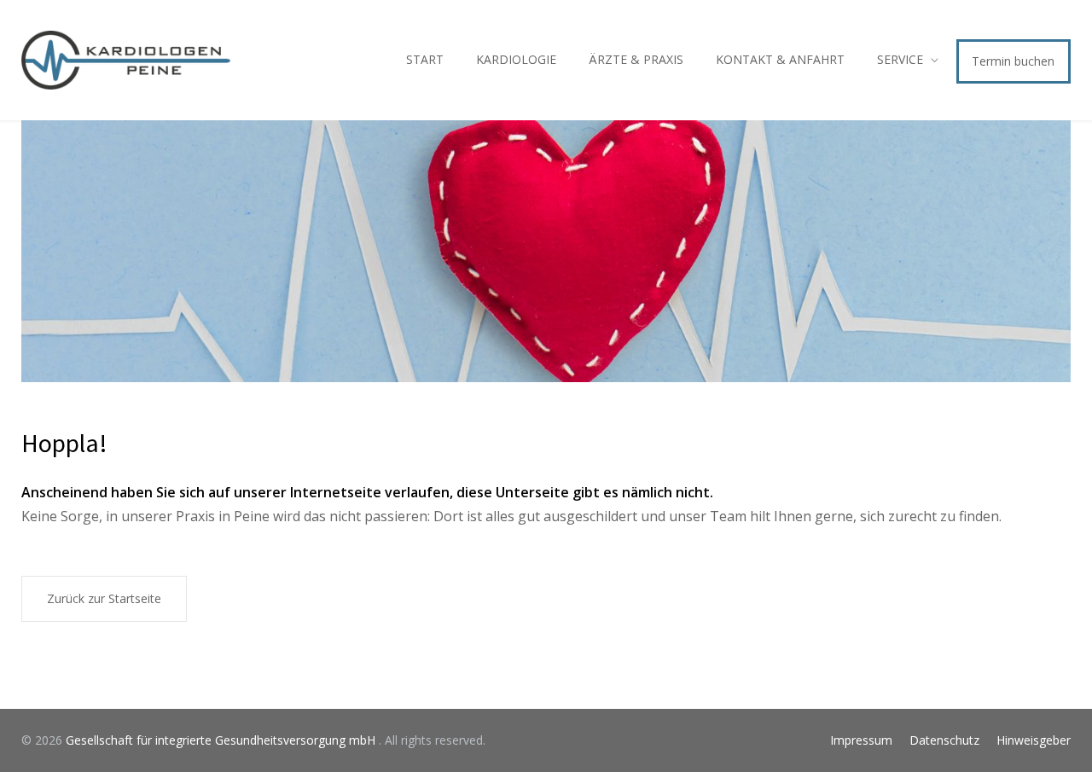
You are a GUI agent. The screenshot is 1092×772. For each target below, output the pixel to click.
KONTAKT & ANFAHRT (780, 59)
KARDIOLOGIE (516, 59)
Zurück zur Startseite (104, 598)
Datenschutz (944, 740)
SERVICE (900, 59)
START (425, 59)
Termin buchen (1013, 61)
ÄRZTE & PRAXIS (636, 59)
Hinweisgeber (1033, 740)
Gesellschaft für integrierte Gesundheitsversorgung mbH (222, 740)
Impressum (861, 740)
